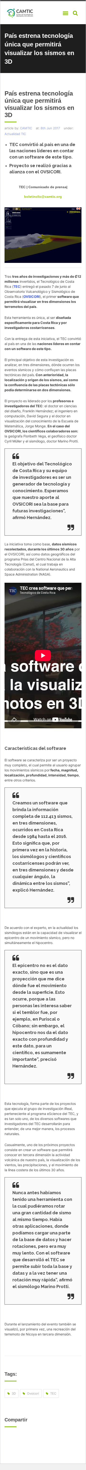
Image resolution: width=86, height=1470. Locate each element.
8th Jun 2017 (50, 128)
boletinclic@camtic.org (43, 196)
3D (14, 1393)
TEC (16, 286)
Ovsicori (33, 1393)
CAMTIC (26, 128)
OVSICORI (31, 296)
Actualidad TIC (15, 134)
